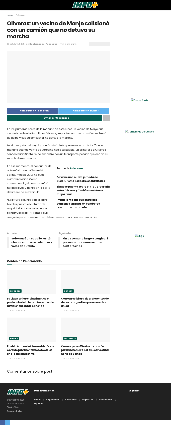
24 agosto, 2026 (70, 310)
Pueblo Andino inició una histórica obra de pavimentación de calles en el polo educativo (30, 350)
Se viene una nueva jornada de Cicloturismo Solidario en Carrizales (81, 179)
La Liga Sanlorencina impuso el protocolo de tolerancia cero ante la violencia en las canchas (30, 302)
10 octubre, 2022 (16, 44)
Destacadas (37, 44)
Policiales (21, 15)
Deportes (15, 291)
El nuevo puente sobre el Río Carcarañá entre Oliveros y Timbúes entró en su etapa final (83, 190)
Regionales (52, 399)
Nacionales (106, 399)
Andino (14, 338)
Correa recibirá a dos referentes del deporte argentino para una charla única (85, 302)
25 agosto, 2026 (17, 310)
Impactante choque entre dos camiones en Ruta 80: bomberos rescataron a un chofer (78, 203)
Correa (68, 291)
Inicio (10, 15)
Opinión (38, 403)
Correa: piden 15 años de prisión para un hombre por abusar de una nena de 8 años (85, 350)
